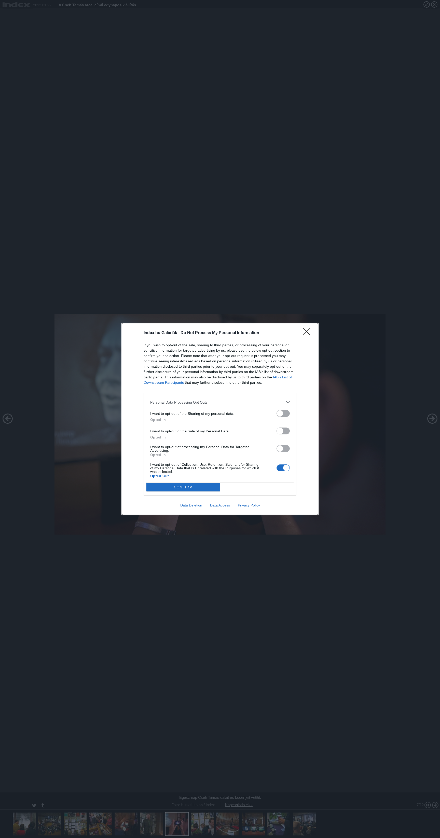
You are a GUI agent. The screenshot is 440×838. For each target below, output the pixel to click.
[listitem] (220, 402)
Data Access (220, 505)
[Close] (308, 333)
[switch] (283, 413)
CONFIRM (183, 487)
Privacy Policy (249, 505)
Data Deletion (191, 505)
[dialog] (220, 419)
